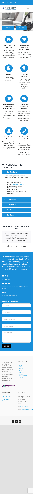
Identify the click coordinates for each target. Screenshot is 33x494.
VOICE (20, 367)
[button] (16, 172)
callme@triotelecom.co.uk (9, 296)
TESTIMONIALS (23, 376)
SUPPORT (21, 372)
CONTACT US (22, 377)
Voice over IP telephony (18, 184)
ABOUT (21, 374)
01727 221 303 (24, 406)
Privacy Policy (7, 396)
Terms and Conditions (6, 400)
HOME (20, 365)
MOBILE (21, 369)
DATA (20, 370)
